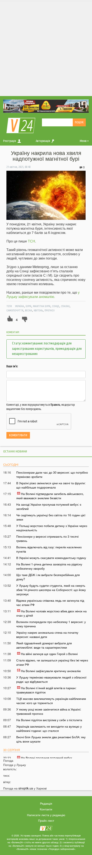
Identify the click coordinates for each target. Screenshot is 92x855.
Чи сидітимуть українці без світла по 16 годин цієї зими (50, 517)
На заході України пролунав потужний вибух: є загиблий (48, 506)
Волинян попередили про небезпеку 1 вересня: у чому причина (51, 624)
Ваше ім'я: (12, 366)
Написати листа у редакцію (46, 815)
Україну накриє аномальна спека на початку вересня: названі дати (47, 634)
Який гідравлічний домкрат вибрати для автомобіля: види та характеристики (44, 645)
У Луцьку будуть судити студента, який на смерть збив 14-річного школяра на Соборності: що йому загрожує (51, 589)
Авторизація (43, 141)
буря (28, 306)
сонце (55, 306)
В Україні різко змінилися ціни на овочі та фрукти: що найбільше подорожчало (51, 485)
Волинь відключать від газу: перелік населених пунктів (49, 549)
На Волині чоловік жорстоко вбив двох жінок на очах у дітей (51, 613)
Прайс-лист (46, 820)
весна (28, 310)
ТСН (31, 241)
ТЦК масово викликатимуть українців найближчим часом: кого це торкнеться (51, 700)
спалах (65, 306)
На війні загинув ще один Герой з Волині (49, 654)
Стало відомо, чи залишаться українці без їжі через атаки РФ (52, 662)
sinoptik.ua (25, 788)
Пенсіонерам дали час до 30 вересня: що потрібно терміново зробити (52, 474)
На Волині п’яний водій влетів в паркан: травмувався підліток (46, 690)
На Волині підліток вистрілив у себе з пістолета (49, 720)
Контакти (46, 809)
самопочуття (14, 310)
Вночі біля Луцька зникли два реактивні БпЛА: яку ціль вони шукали (51, 739)
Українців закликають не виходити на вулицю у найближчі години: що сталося (49, 728)
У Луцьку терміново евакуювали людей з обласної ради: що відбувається (51, 679)
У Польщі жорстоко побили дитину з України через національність (51, 528)
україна (19, 306)
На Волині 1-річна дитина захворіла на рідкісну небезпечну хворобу (49, 566)
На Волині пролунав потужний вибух (46, 758)
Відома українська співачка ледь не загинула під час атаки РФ (50, 602)
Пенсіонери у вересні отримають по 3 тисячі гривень (47, 538)
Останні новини (15, 451)
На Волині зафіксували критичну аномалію (51, 671)
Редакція (46, 803)
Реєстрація (9, 141)
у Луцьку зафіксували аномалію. (43, 294)
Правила (55, 404)
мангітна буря (41, 306)
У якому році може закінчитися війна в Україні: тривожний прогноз (48, 711)
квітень (38, 310)
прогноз (50, 310)
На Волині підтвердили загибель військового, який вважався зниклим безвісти (50, 496)
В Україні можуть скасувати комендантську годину (51, 558)
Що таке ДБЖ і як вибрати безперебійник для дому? (48, 577)
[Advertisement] (46, 48)
